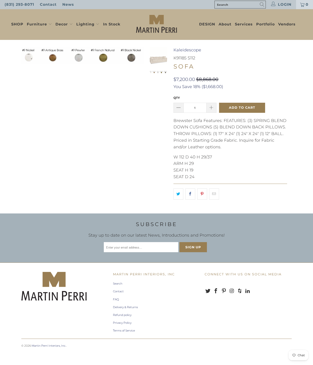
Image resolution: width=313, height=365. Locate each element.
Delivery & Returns (125, 307)
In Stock (111, 24)
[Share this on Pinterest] (202, 194)
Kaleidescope (187, 50)
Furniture (37, 24)
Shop (17, 24)
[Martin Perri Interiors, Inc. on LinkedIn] (247, 291)
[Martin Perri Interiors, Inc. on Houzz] (239, 291)
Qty (176, 98)
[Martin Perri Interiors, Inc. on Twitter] (208, 291)
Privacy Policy (122, 322)
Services (244, 24)
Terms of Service (124, 330)
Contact (48, 4)
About (225, 24)
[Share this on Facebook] (190, 194)
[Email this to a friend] (214, 194)
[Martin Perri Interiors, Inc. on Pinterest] (223, 291)
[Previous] (28, 55)
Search (117, 283)
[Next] (137, 55)
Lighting (86, 24)
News (68, 4)
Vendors (287, 24)
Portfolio (265, 24)
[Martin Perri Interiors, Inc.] (156, 24)
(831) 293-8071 (19, 4)
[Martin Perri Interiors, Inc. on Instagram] (231, 291)
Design (207, 24)
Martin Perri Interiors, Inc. (49, 345)
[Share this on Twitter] (178, 194)
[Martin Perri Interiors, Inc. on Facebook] (216, 291)
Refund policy (122, 315)
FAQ (116, 299)
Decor (62, 24)
